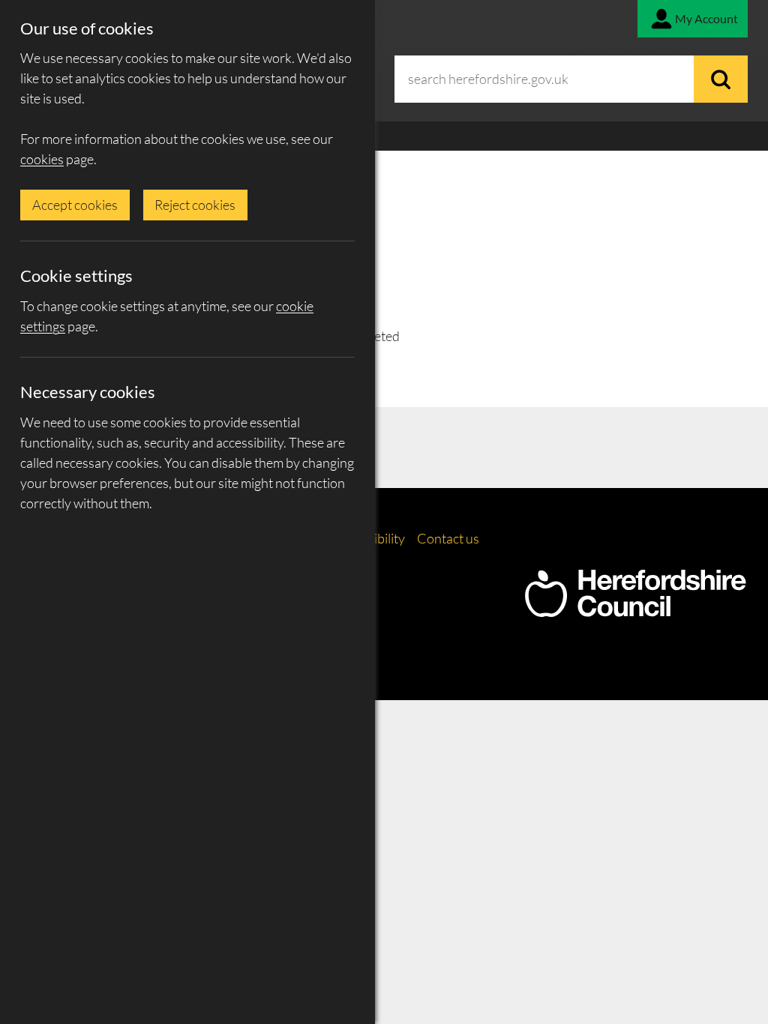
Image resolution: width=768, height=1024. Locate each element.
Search (721, 79)
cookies (42, 159)
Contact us (448, 538)
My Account (706, 18)
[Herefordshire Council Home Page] (635, 609)
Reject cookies (195, 204)
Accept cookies (75, 204)
